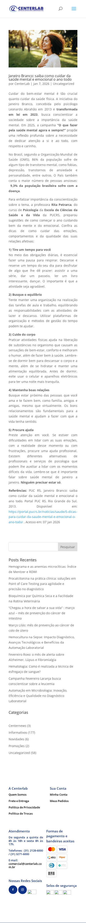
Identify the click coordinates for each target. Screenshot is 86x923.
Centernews (17, 726)
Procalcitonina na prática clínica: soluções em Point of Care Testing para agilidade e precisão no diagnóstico (42, 583)
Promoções (17, 746)
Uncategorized (63, 84)
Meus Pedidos (59, 801)
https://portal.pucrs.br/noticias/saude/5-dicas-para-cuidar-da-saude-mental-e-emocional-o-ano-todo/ (43, 517)
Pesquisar (67, 547)
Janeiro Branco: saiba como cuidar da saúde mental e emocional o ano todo (40, 77)
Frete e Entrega (19, 801)
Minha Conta (58, 794)
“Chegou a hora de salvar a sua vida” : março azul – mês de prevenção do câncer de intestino (42, 613)
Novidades (16, 739)
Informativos (18, 732)
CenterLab (22, 84)
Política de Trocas (21, 813)
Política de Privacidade (24, 807)
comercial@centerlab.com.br (25, 865)
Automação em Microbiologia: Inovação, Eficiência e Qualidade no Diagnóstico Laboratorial (38, 695)
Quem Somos (17, 794)
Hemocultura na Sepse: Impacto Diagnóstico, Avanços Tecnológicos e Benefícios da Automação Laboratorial (42, 642)
